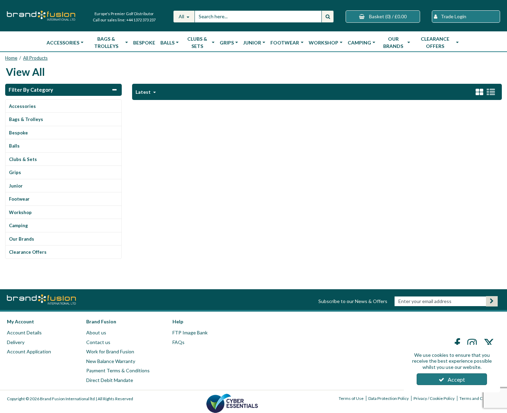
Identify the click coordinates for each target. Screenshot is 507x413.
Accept (456, 379)
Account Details (24, 332)
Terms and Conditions (479, 398)
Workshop (20, 212)
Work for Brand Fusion (110, 351)
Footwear (19, 199)
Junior (16, 186)
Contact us (98, 342)
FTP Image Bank (190, 332)
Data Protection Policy (388, 398)
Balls (14, 146)
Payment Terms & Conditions (118, 370)
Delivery (15, 342)
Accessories (22, 106)
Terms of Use (351, 398)
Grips (15, 172)
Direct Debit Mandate (109, 380)
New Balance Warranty (110, 361)
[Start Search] (327, 16)
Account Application (29, 351)
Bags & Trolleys (26, 119)
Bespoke (144, 43)
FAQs (178, 342)
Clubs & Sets (23, 159)
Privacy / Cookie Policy (434, 398)
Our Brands (21, 239)
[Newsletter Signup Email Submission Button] (492, 301)
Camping (18, 225)
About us (96, 332)
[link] (458, 343)
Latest (144, 92)
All (182, 16)
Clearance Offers (28, 252)
